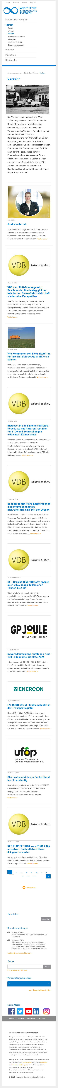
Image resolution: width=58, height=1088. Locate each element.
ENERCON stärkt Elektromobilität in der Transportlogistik (28, 706)
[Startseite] (21, 10)
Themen (9, 25)
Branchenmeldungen (16, 45)
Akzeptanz (12, 39)
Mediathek (10, 54)
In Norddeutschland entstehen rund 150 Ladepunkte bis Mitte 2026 (28, 655)
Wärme (11, 31)
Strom (10, 28)
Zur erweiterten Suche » (17, 970)
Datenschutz (31, 1018)
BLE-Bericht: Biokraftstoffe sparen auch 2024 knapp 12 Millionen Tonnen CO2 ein (28, 584)
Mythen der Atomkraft (16, 36)
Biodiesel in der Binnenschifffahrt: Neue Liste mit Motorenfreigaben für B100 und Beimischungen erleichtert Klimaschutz (28, 430)
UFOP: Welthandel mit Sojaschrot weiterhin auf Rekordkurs (29, 935)
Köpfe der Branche (15, 42)
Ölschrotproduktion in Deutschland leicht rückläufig (28, 778)
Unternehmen (27, 1062)
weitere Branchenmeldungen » (19, 953)
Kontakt (16, 2)
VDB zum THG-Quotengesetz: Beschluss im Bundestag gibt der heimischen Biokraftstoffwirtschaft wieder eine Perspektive (28, 292)
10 (28, 876)
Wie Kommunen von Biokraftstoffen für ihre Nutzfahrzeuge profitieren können (28, 356)
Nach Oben (31, 887)
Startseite (27, 73)
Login (8, 2)
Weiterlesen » (42, 239)
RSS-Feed (12, 1018)
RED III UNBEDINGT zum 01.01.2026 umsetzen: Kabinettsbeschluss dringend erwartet (28, 849)
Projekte (9, 49)
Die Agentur (11, 60)
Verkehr (11, 34)
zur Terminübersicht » (40, 990)
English (33, 2)
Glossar (24, 2)
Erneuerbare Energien (16, 19)
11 (34, 876)
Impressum (41, 1018)
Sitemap (21, 1018)
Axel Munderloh (16, 224)
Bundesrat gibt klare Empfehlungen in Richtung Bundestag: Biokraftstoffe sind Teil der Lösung (28, 506)
